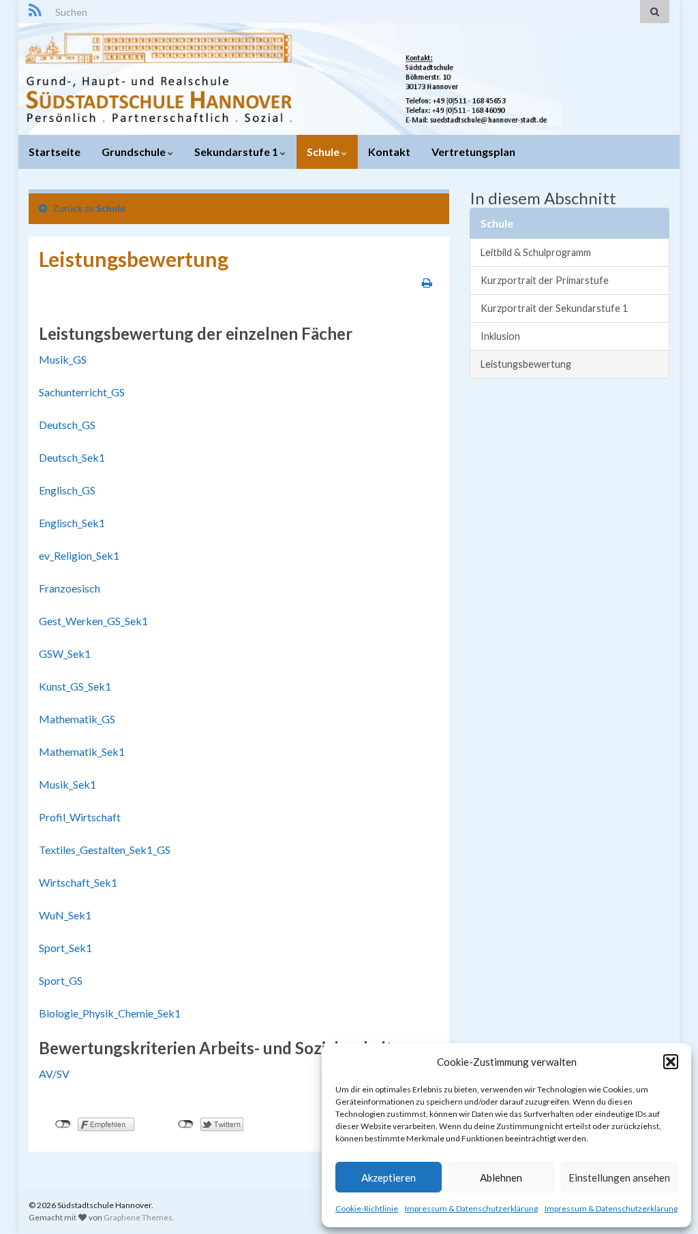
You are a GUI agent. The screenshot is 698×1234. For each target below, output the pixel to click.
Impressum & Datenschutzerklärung (471, 1208)
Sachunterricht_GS (82, 391)
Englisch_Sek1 (72, 522)
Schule (324, 151)
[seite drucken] (427, 282)
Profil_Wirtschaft (80, 816)
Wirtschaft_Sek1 (78, 882)
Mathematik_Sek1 (82, 751)
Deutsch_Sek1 (72, 457)
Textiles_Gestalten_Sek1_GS (104, 849)
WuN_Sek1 (65, 914)
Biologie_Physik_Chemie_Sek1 (110, 1013)
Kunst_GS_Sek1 (75, 686)
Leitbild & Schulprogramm (536, 252)
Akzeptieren (388, 1177)
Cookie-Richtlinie (366, 1208)
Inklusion (500, 336)
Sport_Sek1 (65, 947)
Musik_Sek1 (67, 784)
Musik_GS (63, 359)
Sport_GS (60, 980)
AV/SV (54, 1073)
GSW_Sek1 (65, 653)
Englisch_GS (67, 490)
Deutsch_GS (67, 424)
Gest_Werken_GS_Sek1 (93, 620)
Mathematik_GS (77, 718)
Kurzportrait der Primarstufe (545, 280)
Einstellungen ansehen (619, 1177)
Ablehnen (501, 1177)
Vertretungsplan (473, 151)
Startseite (54, 151)
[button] (671, 1062)
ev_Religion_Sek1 (79, 555)
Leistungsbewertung (526, 364)
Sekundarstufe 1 (237, 151)
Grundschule (135, 151)
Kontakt (389, 151)
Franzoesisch (69, 588)
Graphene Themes (138, 1217)
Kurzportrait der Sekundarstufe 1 (554, 308)
